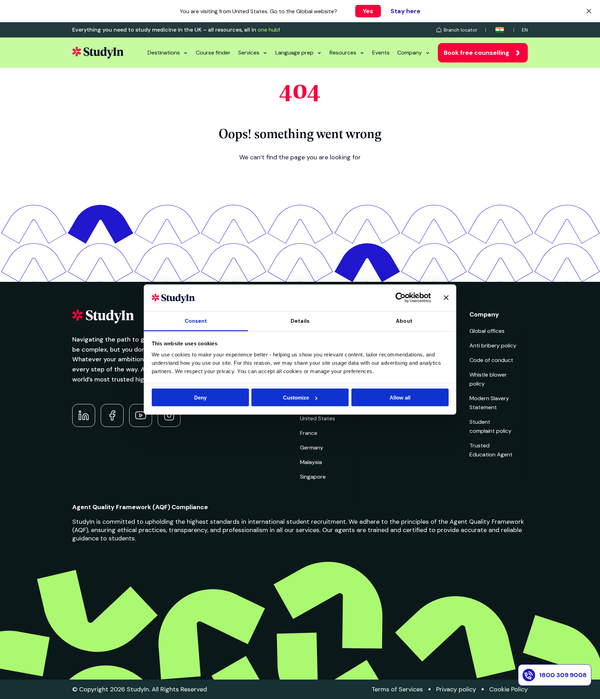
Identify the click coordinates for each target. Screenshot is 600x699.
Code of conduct (491, 360)
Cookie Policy (508, 689)
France (308, 433)
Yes (368, 11)
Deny (200, 398)
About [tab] (404, 320)
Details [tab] (300, 320)
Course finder (213, 52)
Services (248, 52)
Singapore (313, 476)
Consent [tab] (196, 320)
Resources (343, 52)
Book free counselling (476, 53)
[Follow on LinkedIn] (83, 415)
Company (409, 52)
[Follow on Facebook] (112, 415)
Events (381, 52)
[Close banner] (446, 297)
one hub (268, 29)
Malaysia (311, 462)
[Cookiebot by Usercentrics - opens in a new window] (400, 298)
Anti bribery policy (492, 345)
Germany (311, 447)
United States (317, 418)
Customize (296, 398)
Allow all (400, 398)
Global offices (487, 331)
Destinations (164, 52)
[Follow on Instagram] (169, 415)
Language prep (294, 52)
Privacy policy (456, 689)
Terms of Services (397, 689)
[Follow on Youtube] (140, 415)
